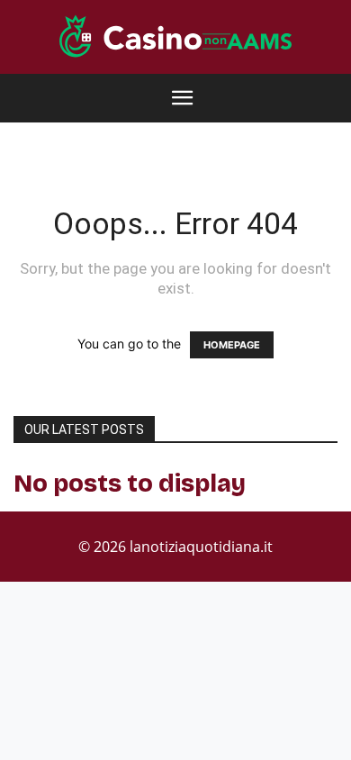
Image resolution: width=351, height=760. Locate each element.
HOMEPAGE (231, 345)
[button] (183, 98)
